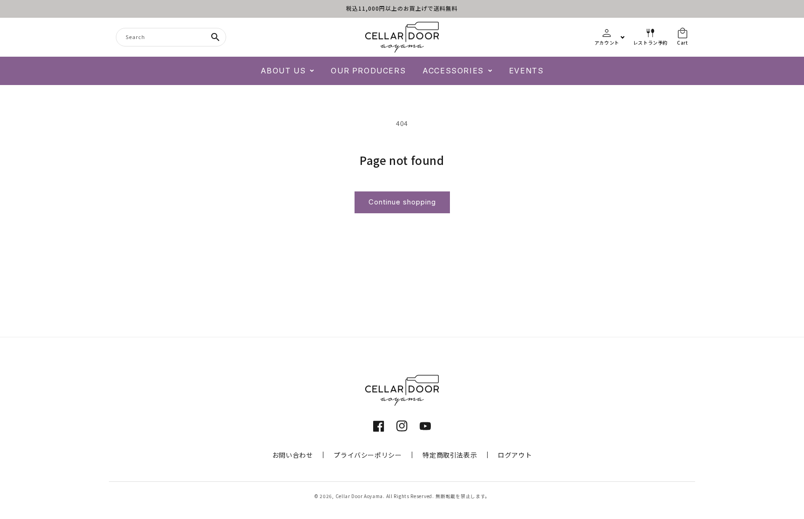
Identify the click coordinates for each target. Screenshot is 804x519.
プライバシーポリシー (368, 455)
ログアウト (515, 455)
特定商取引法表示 (449, 455)
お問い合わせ (292, 455)
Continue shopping (402, 201)
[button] (287, 71)
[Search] (215, 37)
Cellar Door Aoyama (359, 496)
